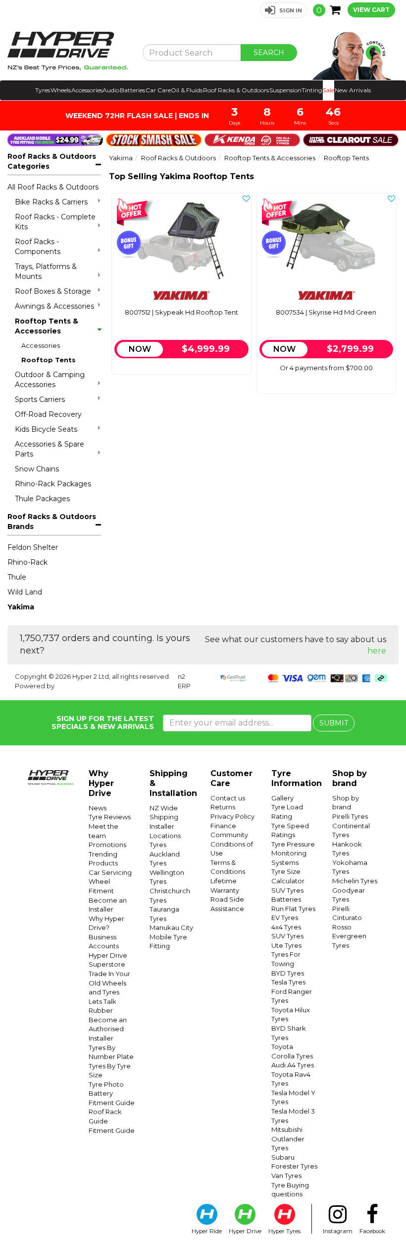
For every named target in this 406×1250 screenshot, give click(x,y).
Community (229, 835)
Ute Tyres (286, 945)
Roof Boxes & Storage (53, 291)
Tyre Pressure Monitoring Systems (293, 853)
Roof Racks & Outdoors (236, 90)
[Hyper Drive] (67, 51)
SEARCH (269, 52)
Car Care (158, 90)
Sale (328, 90)
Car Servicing (110, 872)
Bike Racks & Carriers (51, 201)
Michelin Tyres (354, 881)
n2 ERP (184, 681)
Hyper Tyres (284, 1231)
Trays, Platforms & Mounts (46, 271)
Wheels (61, 90)
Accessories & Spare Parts (49, 449)
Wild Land (24, 592)
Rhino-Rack (27, 562)
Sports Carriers (40, 399)
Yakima (20, 606)
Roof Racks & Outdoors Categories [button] (51, 161)
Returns (222, 807)
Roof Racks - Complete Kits (55, 221)
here (376, 651)
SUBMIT (333, 723)
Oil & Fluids (187, 90)
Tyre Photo (106, 1084)
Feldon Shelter (32, 547)
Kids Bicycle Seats (46, 429)
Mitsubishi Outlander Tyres (287, 1138)
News (97, 808)
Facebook (372, 1231)
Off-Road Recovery (48, 414)
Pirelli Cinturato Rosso (347, 918)
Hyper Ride (207, 1231)
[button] (283, 10)
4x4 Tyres (286, 927)
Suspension (285, 90)
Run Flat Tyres (293, 909)
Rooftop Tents (48, 360)
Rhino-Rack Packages (53, 483)
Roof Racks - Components (37, 246)
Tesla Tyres (288, 982)
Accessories (86, 90)
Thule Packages (42, 498)
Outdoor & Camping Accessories (50, 379)
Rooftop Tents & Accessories (46, 326)
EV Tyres (284, 917)
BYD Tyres (287, 973)
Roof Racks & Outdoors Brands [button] (51, 521)
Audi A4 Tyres (292, 1065)
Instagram (338, 1231)
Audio (110, 90)
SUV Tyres (287, 890)
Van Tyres (286, 1176)
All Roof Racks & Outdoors (53, 187)
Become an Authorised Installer (108, 1029)
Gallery (282, 798)
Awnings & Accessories (54, 306)
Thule (16, 577)
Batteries (132, 90)
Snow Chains (37, 468)
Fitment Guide (112, 1130)
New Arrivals (353, 90)
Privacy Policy (232, 816)
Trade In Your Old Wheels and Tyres (109, 983)
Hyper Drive (245, 1231)
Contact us (227, 798)
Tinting (312, 90)
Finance (223, 826)
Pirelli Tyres (350, 816)
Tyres (42, 90)
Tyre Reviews (110, 817)
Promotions (107, 845)
